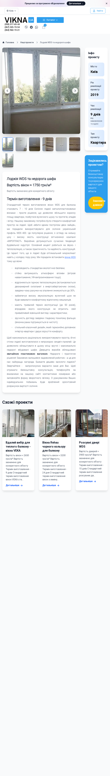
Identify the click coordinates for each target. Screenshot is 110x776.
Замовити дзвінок (98, 202)
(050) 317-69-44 (12, 24)
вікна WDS (70, 257)
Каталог (51, 20)
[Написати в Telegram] (31, 27)
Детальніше (76, 3)
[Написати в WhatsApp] (36, 27)
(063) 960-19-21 (12, 30)
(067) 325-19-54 (12, 27)
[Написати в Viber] (26, 27)
